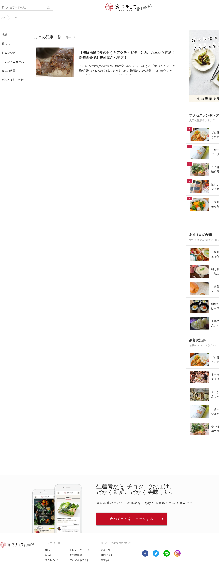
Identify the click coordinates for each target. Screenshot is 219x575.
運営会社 (106, 560)
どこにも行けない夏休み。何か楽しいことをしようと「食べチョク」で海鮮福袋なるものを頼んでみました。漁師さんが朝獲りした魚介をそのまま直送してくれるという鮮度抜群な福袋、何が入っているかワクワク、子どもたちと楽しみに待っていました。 (127, 69)
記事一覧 (106, 549)
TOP (2, 18)
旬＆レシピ (51, 560)
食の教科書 (75, 555)
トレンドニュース (79, 549)
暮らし (49, 555)
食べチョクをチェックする (131, 519)
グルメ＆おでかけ (79, 560)
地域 (47, 549)
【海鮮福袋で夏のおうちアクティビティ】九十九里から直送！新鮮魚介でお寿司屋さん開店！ (127, 55)
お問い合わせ (108, 555)
